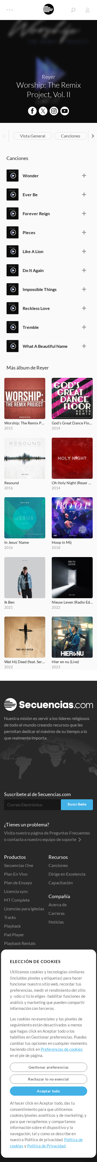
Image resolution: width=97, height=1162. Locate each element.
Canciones (70, 135)
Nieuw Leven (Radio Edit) (72, 602)
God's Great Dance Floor (72, 423)
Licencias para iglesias (24, 908)
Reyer (49, 76)
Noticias (56, 921)
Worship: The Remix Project (24, 423)
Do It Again (33, 270)
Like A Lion (33, 251)
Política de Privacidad (46, 1145)
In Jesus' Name (16, 542)
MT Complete (17, 899)
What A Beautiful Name (45, 346)
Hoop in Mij (62, 542)
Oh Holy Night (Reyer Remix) (72, 482)
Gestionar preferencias (48, 1067)
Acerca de (57, 904)
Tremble (31, 327)
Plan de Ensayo (18, 882)
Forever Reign (36, 213)
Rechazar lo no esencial (48, 1079)
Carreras (56, 913)
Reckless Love (36, 308)
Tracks (10, 917)
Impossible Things (40, 289)
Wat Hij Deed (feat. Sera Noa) (24, 661)
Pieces (29, 232)
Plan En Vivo (15, 873)
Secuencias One (18, 865)
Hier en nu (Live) (65, 661)
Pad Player (14, 934)
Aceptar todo (48, 1091)
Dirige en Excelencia (66, 873)
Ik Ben (9, 602)
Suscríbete (77, 804)
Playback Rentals (20, 943)
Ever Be (30, 194)
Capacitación (60, 882)
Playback (12, 925)
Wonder (31, 175)
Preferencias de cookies (62, 1049)
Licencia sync (16, 891)
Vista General (32, 135)
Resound (11, 482)
